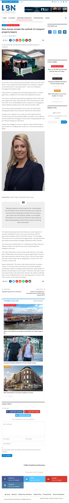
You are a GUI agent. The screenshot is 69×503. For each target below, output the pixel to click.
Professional (38, 18)
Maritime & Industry (24, 18)
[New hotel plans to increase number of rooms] (23, 378)
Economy (12, 18)
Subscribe (64, 122)
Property (7, 366)
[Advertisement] (57, 48)
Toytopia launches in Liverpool (11, 291)
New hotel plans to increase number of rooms (18, 392)
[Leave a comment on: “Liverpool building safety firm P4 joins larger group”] (61, 86)
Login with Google (33, 411)
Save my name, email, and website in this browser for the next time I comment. (21, 450)
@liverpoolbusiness (38, 465)
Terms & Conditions (58, 494)
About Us (14, 494)
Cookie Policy (37, 494)
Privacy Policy (47, 494)
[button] (46, 9)
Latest (4, 25)
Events (22, 2)
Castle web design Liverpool (56, 498)
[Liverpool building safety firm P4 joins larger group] (23, 348)
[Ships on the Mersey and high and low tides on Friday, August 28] (23, 317)
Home (4, 18)
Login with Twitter (24, 415)
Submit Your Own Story (25, 494)
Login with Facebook (16, 411)
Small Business (8, 336)
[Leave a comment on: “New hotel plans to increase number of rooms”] (61, 98)
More (47, 18)
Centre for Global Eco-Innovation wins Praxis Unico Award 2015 (35, 293)
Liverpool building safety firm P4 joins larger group (20, 363)
